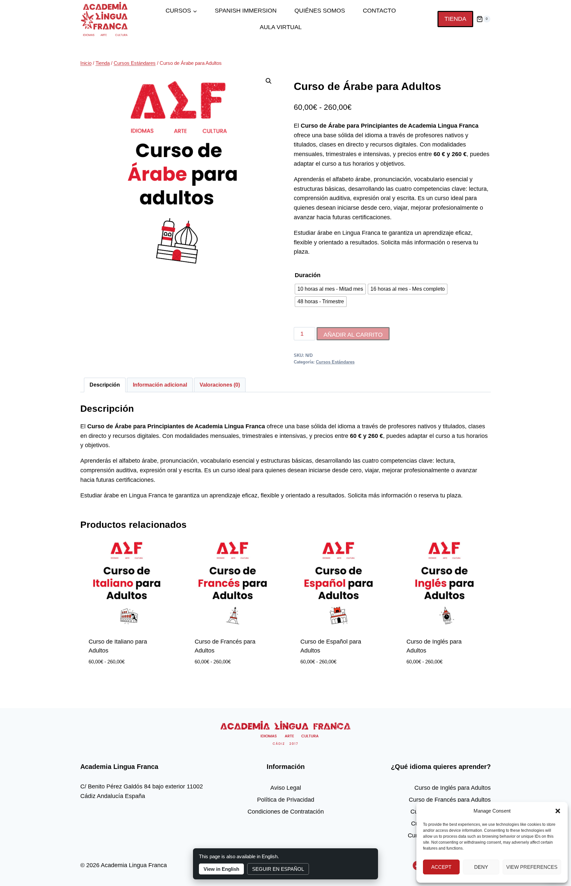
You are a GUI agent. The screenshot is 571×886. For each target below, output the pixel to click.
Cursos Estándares (335, 362)
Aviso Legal (285, 787)
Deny (481, 867)
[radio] (330, 289)
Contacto (379, 10)
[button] (557, 811)
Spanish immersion (246, 10)
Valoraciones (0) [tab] (220, 385)
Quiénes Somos (319, 10)
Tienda (455, 19)
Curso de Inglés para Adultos (452, 787)
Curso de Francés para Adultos (450, 799)
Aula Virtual (281, 27)
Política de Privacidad (285, 799)
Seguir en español (278, 869)
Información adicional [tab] (160, 385)
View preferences (531, 867)
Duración (308, 275)
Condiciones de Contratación (285, 811)
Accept (441, 867)
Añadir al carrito (353, 334)
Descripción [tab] (105, 385)
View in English (221, 869)
